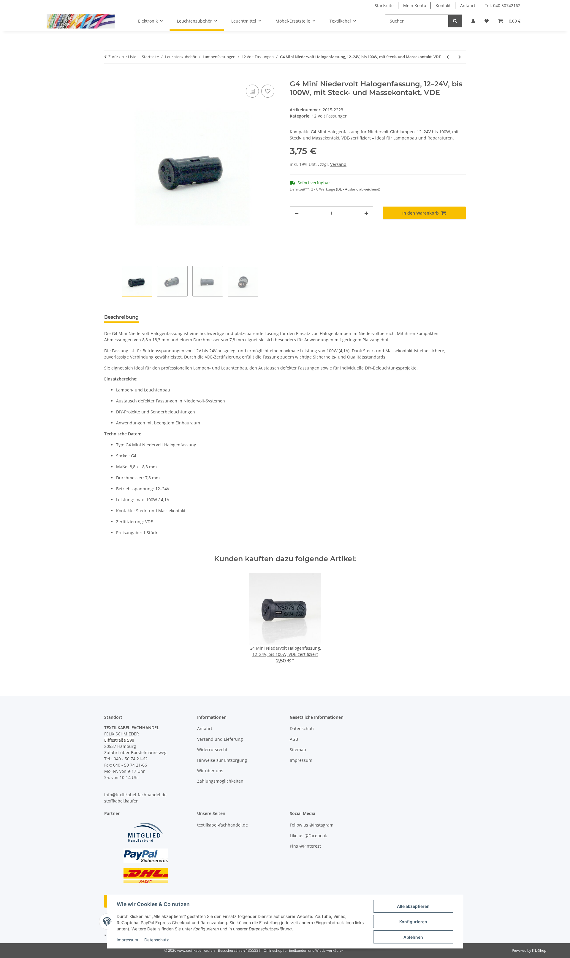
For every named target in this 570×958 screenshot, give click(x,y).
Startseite (384, 5)
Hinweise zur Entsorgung (222, 760)
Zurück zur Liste (122, 56)
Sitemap (298, 749)
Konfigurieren (413, 921)
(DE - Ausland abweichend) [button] (358, 189)
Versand (338, 164)
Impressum (127, 939)
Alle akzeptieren (413, 906)
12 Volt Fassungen (330, 116)
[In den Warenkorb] (109, 76)
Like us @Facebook (308, 835)
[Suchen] (455, 21)
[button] (473, 21)
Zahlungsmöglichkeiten (220, 781)
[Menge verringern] (296, 213)
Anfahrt (467, 5)
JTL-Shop (539, 950)
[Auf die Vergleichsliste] (252, 91)
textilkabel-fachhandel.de (222, 825)
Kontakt (443, 5)
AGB (294, 739)
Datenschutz (156, 939)
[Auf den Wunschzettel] (267, 91)
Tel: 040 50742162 (502, 5)
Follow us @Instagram (311, 825)
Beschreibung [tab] (121, 317)
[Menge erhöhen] (366, 213)
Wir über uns (210, 770)
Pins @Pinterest (305, 846)
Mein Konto (414, 5)
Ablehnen (413, 937)
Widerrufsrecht (212, 749)
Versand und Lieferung (220, 739)
